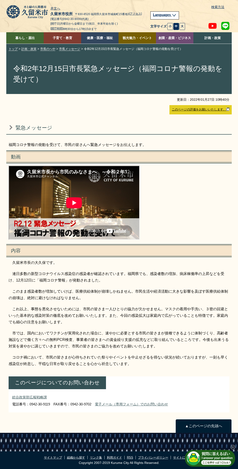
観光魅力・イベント (137, 38)
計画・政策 (213, 38)
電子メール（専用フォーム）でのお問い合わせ (131, 404)
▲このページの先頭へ (203, 426)
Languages (162, 15)
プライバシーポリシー (153, 457)
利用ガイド (114, 457)
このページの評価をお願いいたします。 (199, 109)
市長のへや (47, 49)
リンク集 (96, 457)
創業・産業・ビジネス (175, 38)
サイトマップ (53, 457)
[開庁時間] (56, 28)
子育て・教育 (62, 38)
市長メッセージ (69, 49)
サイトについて (183, 457)
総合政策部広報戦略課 (29, 397)
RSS (130, 457)
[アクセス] (135, 13)
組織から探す (76, 457)
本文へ (55, 8)
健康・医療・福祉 (100, 38)
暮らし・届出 (25, 38)
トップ (13, 49)
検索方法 (217, 7)
